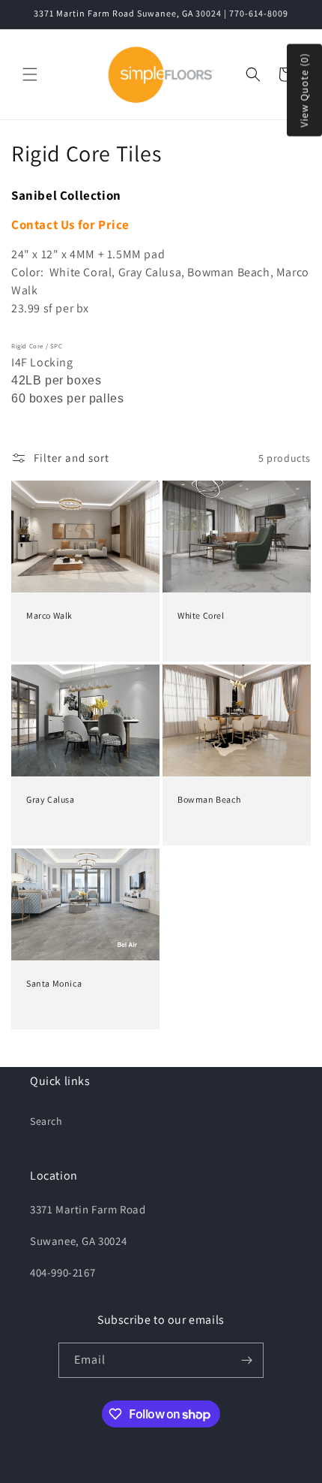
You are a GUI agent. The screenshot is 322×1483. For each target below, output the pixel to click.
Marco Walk (49, 615)
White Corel (201, 615)
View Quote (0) (304, 90)
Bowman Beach (208, 799)
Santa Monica (54, 983)
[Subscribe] (246, 1360)
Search (46, 1121)
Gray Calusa (50, 799)
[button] (29, 74)
